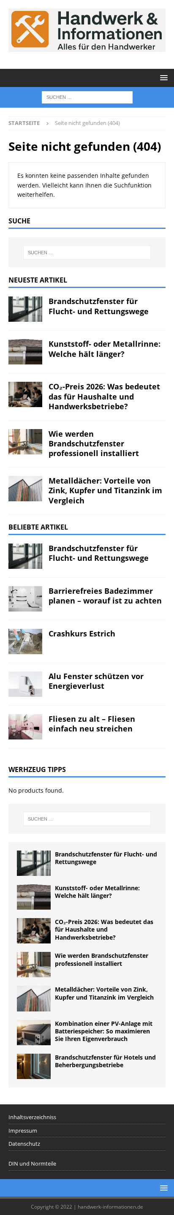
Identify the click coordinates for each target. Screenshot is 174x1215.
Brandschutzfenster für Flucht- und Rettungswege (99, 306)
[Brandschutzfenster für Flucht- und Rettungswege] (25, 309)
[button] (162, 77)
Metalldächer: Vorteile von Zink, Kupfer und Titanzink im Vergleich (105, 491)
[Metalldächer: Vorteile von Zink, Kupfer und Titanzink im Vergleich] (25, 488)
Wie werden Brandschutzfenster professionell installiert (94, 444)
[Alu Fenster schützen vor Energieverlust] (25, 684)
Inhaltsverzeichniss (32, 1117)
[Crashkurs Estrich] (25, 641)
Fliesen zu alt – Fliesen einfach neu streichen (92, 724)
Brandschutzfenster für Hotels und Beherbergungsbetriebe (105, 1061)
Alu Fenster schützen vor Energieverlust (96, 681)
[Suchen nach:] (87, 96)
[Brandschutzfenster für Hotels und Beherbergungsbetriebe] (34, 1066)
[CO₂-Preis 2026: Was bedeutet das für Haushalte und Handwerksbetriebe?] (25, 394)
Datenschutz (24, 1143)
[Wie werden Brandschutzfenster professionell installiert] (25, 441)
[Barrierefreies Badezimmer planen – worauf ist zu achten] (25, 599)
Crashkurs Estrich (82, 633)
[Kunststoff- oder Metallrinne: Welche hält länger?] (25, 351)
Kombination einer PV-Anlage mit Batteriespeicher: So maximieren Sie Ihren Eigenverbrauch (103, 1031)
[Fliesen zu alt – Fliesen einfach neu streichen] (25, 726)
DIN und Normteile (32, 1163)
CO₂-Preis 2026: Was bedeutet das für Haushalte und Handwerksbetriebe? (104, 396)
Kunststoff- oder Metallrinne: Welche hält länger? (104, 349)
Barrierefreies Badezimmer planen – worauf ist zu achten (105, 596)
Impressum (22, 1130)
